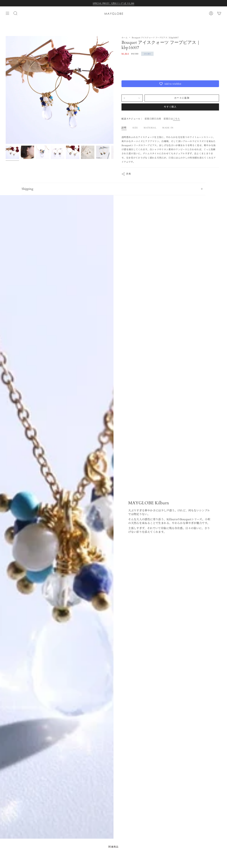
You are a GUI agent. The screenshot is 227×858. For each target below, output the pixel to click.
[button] (170, 83)
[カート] (219, 13)
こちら (176, 118)
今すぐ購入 (170, 107)
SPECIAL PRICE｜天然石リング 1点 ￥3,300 (113, 3)
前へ (5, 89)
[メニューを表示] (7, 13)
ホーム (124, 37)
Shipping (27, 189)
